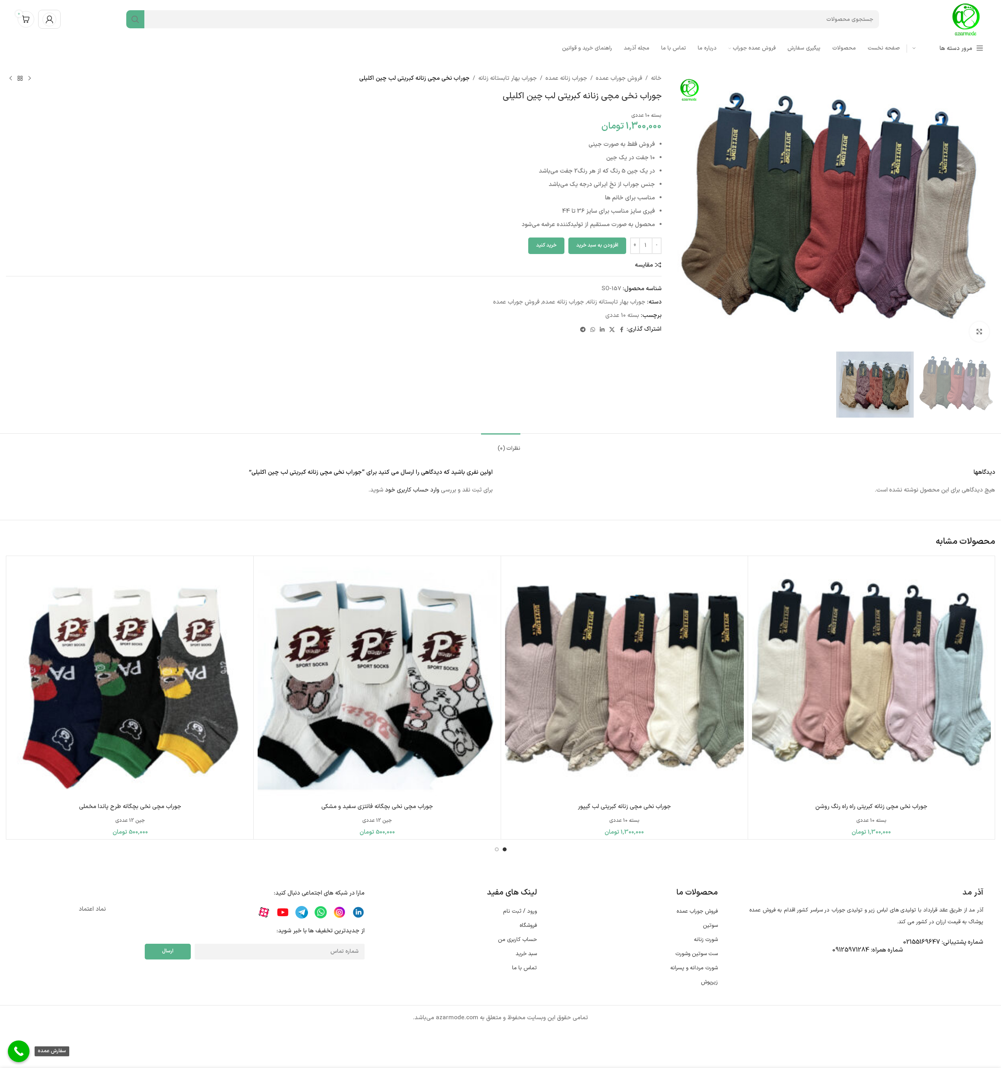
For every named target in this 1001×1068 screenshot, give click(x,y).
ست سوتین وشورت (696, 954)
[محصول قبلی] (29, 78)
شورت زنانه (706, 939)
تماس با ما (524, 968)
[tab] (500, 445)
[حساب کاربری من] (49, 19)
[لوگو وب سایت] (966, 19)
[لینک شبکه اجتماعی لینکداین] (602, 329)
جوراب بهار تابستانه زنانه (507, 78)
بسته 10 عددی (622, 315)
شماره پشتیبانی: (943, 942)
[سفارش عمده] (18, 1051)
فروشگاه (528, 925)
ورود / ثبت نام (519, 911)
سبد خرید (526, 954)
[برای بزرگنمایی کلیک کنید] (979, 331)
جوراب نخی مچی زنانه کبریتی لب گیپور (624, 806)
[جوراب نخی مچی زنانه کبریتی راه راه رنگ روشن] (871, 679)
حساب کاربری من (517, 939)
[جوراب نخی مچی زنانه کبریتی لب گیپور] (624, 679)
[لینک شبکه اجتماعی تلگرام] (583, 329)
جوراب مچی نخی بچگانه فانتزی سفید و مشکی (377, 806)
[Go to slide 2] (497, 849)
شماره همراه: (867, 950)
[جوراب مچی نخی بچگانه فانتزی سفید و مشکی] (377, 679)
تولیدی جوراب (847, 910)
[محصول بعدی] (10, 78)
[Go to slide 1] (505, 849)
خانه (656, 78)
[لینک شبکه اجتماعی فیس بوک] (622, 329)
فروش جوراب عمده (619, 78)
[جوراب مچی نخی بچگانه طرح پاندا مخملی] (130, 679)
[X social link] (612, 329)
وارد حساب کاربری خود (412, 490)
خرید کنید (546, 245)
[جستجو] (135, 19)
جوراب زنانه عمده (566, 78)
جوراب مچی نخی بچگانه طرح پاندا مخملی (130, 806)
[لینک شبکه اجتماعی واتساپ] (592, 329)
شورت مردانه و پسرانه (694, 968)
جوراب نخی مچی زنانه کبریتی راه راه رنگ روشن (871, 806)
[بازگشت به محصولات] (20, 78)
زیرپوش (709, 982)
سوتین (710, 925)
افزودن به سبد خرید (597, 245)
